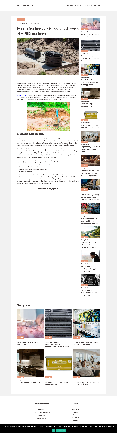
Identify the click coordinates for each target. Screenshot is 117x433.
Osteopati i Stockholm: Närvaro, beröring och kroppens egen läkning (90, 173)
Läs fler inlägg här (48, 188)
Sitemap (75, 420)
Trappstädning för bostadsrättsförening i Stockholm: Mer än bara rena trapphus (90, 58)
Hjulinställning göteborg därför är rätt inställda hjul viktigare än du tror (90, 197)
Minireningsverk (22, 95)
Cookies (87, 6)
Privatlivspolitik (61, 430)
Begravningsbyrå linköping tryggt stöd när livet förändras (89, 292)
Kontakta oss (95, 6)
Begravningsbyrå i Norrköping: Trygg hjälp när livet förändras (90, 268)
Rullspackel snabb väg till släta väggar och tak (90, 126)
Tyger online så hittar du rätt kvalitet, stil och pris (90, 35)
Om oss (79, 6)
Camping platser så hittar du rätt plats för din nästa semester (89, 244)
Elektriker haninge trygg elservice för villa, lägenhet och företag (90, 221)
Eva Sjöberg (36, 23)
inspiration (21, 20)
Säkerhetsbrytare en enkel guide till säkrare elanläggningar (89, 82)
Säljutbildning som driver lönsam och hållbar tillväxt (90, 149)
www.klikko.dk (43, 421)
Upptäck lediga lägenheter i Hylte (87, 105)
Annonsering (71, 6)
